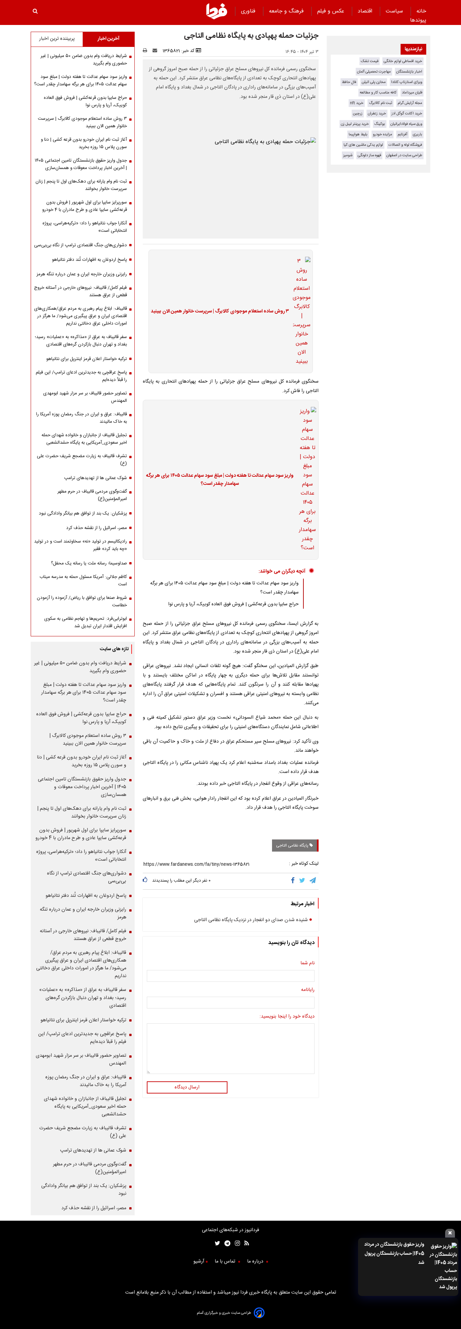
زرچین (357, 113)
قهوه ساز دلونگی (369, 155)
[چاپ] (147, 51)
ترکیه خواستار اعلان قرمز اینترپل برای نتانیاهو (86, 359)
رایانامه (308, 990)
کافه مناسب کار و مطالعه (378, 92)
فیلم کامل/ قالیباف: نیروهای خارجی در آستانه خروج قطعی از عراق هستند (80, 291)
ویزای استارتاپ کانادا (406, 82)
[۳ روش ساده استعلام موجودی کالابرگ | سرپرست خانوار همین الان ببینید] (299, 311)
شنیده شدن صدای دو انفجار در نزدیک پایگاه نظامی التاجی (251, 920)
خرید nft (356, 103)
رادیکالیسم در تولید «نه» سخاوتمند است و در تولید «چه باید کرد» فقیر (80, 545)
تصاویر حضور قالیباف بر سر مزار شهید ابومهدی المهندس (85, 397)
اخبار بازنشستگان (409, 71)
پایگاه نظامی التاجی (292, 845)
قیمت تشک (369, 61)
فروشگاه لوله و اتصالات (405, 145)
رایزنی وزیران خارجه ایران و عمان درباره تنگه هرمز (81, 274)
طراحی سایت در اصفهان (404, 155)
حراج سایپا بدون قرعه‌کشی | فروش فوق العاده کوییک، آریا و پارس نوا (233, 604)
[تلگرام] (313, 881)
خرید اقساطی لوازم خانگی (403, 61)
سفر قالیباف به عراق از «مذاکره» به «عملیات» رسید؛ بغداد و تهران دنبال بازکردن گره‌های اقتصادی (81, 340)
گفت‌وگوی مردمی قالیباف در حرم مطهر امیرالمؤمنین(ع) (92, 495)
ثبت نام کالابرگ (380, 103)
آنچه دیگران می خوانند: (282, 571)
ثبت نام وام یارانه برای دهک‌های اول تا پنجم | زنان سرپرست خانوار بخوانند (81, 185)
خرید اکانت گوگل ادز (406, 113)
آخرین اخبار (108, 39)
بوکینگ (379, 124)
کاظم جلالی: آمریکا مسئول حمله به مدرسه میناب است (83, 580)
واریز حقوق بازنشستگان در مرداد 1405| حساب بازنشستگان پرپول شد (394, 1254)
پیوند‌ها (418, 20)
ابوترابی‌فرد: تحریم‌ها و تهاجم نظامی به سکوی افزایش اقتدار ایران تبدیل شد (85, 622)
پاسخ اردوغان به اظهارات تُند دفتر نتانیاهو (89, 260)
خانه (421, 11)
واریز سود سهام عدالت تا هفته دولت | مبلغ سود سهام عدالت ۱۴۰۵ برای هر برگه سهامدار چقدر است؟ (220, 480)
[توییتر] (302, 881)
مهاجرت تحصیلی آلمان (374, 71)
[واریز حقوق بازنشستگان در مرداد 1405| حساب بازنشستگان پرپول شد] (442, 1267)
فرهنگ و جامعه (287, 11)
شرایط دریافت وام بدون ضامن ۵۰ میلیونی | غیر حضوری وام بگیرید (83, 59)
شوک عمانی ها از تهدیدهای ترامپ (95, 478)
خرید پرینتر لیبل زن (355, 124)
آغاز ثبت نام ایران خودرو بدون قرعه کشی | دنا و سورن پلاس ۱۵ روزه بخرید (84, 143)
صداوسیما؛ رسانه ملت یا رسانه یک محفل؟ (89, 563)
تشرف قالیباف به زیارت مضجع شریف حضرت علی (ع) (82, 459)
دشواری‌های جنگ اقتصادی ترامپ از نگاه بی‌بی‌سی (80, 245)
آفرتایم (402, 134)
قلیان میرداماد (412, 92)
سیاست (395, 11)
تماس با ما (226, 1261)
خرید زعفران (377, 113)
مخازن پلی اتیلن (374, 82)
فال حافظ (349, 82)
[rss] (244, 1244)
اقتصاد (366, 11)
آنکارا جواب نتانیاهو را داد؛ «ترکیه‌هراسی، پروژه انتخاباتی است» (85, 227)
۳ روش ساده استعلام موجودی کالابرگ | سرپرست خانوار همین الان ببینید (220, 311)
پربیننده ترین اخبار (57, 39)
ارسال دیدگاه (186, 1087)
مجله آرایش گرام (410, 103)
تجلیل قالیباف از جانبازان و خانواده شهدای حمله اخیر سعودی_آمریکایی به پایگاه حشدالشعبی (84, 439)
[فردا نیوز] (217, 18)
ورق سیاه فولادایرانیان (406, 124)
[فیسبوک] (294, 881)
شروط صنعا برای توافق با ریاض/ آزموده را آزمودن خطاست (82, 601)
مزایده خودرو (382, 134)
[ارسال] (156, 51)
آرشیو (198, 1261)
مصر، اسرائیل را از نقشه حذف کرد (96, 528)
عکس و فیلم (331, 11)
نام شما (307, 963)
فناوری (249, 11)
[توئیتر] (216, 1244)
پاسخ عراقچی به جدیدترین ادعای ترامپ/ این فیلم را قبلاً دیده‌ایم (81, 376)
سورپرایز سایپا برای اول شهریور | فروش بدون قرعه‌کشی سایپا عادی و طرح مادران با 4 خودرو (84, 206)
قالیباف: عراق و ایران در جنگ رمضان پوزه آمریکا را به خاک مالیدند (81, 418)
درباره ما (256, 1261)
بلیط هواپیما (358, 134)
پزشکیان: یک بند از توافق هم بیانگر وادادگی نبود (83, 513)
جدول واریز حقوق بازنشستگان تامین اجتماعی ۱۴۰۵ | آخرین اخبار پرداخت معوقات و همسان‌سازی (81, 164)
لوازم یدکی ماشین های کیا (363, 145)
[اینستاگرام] (235, 1244)
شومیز (347, 155)
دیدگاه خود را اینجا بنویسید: (287, 1017)
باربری (417, 134)
